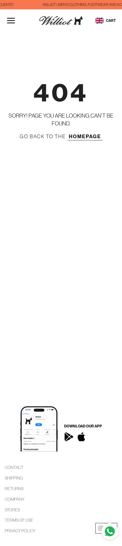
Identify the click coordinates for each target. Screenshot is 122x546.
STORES (12, 509)
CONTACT (14, 467)
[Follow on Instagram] (100, 528)
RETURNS (14, 488)
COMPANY (14, 499)
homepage (85, 136)
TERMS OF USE (19, 520)
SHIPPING (14, 477)
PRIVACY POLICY (20, 530)
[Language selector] (99, 20)
